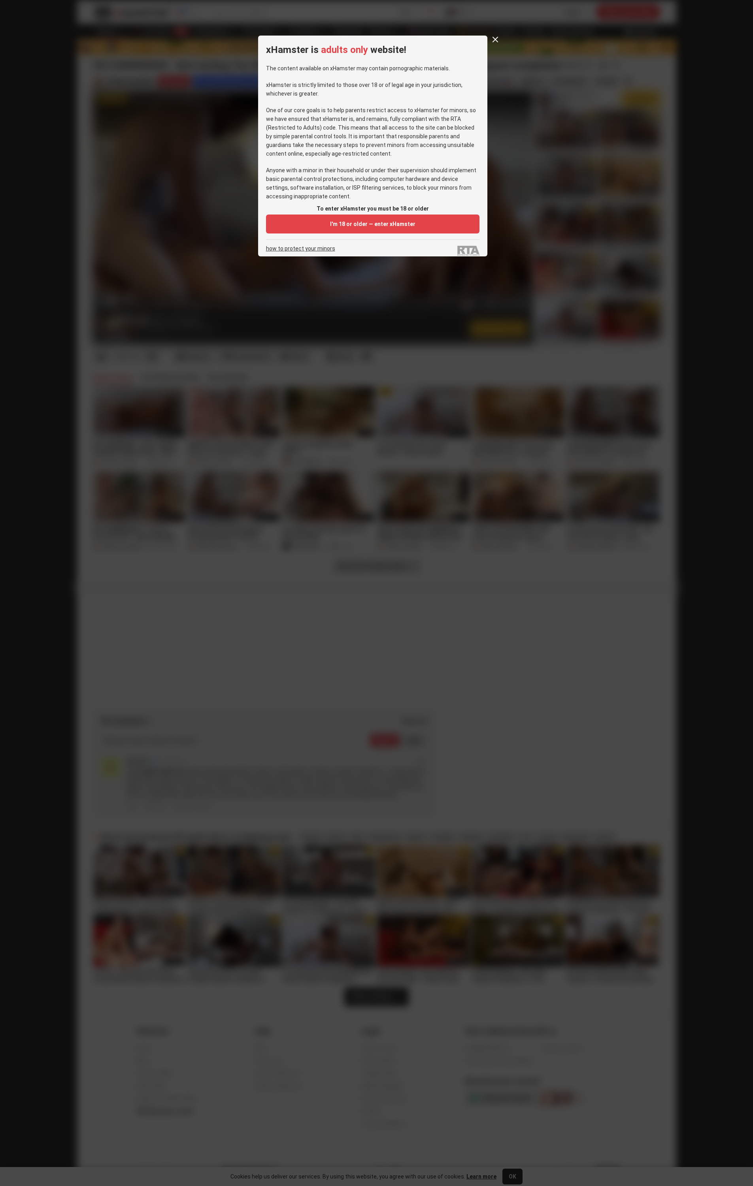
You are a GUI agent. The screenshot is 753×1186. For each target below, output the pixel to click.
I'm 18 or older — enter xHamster (372, 224)
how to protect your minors (300, 249)
